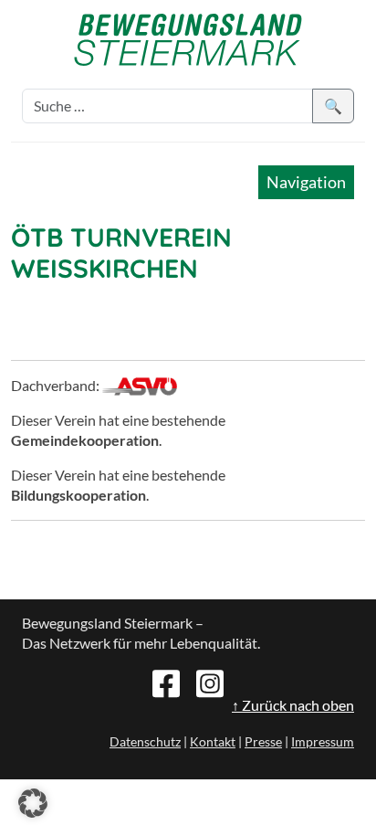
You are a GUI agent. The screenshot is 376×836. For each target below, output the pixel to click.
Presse (263, 741)
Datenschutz (145, 741)
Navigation (306, 182)
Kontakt (212, 741)
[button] (33, 803)
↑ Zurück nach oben (293, 705)
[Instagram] (210, 681)
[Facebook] (166, 681)
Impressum (322, 741)
